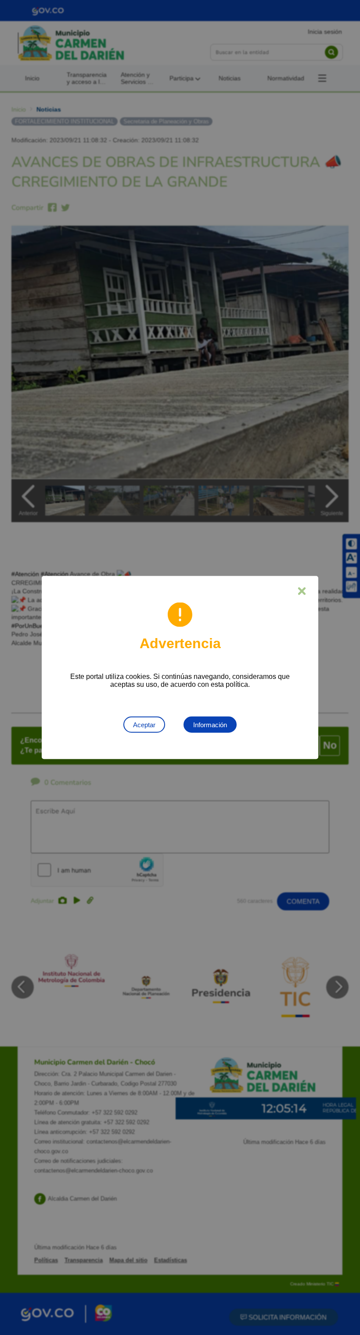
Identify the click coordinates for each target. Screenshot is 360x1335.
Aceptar (144, 725)
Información (210, 725)
